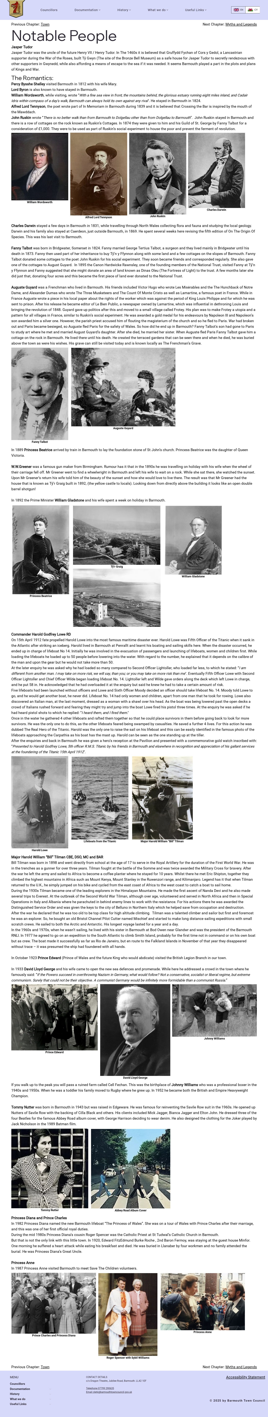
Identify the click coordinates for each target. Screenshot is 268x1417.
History (15, 1394)
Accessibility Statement (245, 1377)
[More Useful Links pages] (205, 10)
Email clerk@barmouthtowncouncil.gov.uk (109, 1392)
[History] (50, 1393)
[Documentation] (50, 1389)
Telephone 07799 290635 (100, 1388)
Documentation (20, 1389)
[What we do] (50, 1399)
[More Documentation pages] (99, 10)
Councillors (17, 1384)
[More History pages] (130, 10)
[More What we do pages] (167, 10)
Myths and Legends (241, 24)
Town (45, 24)
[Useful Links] (50, 1404)
